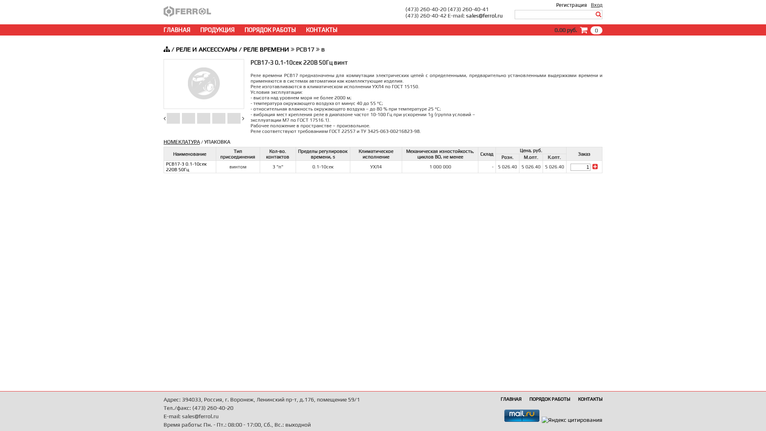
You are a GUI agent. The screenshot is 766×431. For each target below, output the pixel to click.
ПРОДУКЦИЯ (217, 29)
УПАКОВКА (217, 142)
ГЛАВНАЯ (177, 29)
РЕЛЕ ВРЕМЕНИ (266, 49)
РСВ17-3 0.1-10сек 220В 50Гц (186, 166)
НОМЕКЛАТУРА (182, 142)
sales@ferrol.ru (484, 15)
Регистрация (571, 5)
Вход (596, 5)
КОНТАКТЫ (322, 29)
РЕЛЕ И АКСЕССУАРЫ (206, 49)
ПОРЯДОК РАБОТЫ (270, 29)
